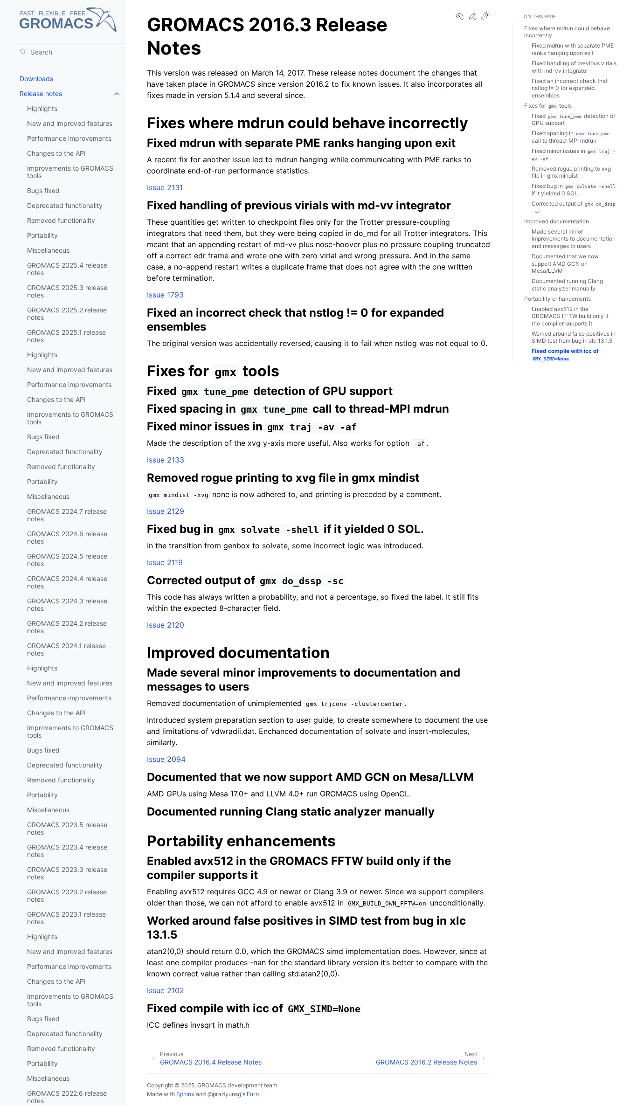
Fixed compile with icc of (565, 354)
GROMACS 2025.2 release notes (67, 313)
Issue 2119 (165, 562)
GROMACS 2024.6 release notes (67, 537)
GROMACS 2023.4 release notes (67, 850)
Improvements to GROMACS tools (70, 172)
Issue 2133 (165, 459)
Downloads (36, 79)
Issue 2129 (165, 511)
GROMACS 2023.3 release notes (67, 873)
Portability (42, 235)
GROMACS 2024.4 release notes (67, 582)
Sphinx (185, 1094)
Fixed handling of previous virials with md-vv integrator (574, 67)
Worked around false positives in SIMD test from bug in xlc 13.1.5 (574, 337)
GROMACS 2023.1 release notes (66, 918)
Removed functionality (61, 220)
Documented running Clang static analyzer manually (567, 284)
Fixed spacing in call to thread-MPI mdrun (570, 137)
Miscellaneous (48, 250)
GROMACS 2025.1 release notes (66, 336)
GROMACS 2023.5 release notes (67, 828)
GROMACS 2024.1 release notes (66, 649)
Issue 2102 (165, 990)
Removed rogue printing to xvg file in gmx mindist (571, 172)
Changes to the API (56, 153)
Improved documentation (556, 221)
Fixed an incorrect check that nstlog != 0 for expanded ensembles (570, 88)
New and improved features (69, 123)
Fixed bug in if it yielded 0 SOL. (574, 189)
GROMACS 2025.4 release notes (67, 268)
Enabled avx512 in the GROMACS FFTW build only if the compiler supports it (570, 316)
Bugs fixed (43, 190)
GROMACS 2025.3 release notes (67, 291)
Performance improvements (69, 138)
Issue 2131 (165, 187)
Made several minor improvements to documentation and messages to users (574, 238)
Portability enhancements (557, 298)
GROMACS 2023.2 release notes (67, 895)
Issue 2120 (165, 624)
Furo (253, 1094)
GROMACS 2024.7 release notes (67, 515)
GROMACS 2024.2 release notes (67, 627)
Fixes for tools (548, 105)
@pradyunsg (224, 1094)
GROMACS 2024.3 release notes (67, 604)
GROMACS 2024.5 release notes (67, 559)
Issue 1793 (165, 294)
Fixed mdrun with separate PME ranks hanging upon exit (573, 49)
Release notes (41, 93)
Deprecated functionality (65, 205)
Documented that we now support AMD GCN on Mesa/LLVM (565, 263)
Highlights (42, 108)
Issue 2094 (166, 759)
